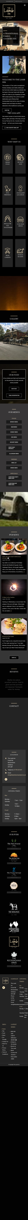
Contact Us (5, 1041)
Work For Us (4, 1045)
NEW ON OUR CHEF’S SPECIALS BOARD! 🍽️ (11, 557)
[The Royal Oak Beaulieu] (14, 853)
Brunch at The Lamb (8, 636)
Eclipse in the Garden (8, 597)
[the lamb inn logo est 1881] (14, 937)
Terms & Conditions (5, 1053)
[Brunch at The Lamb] (14, 626)
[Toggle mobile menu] (25, 5)
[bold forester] (14, 882)
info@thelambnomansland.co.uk (17, 775)
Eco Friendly (4, 1038)
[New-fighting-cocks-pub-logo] (14, 921)
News (3, 1035)
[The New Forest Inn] (14, 839)
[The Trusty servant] (14, 868)
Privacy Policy (4, 1049)
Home (4, 1029)
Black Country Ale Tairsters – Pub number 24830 (14, 1055)
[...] (23, 572)
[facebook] (6, 779)
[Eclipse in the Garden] (14, 587)
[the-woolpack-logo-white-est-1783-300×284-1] (14, 901)
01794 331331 (18, 770)
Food (3, 1033)
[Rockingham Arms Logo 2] (14, 952)
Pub (3, 1031)
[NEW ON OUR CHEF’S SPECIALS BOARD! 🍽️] (14, 547)
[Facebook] (3, 987)
